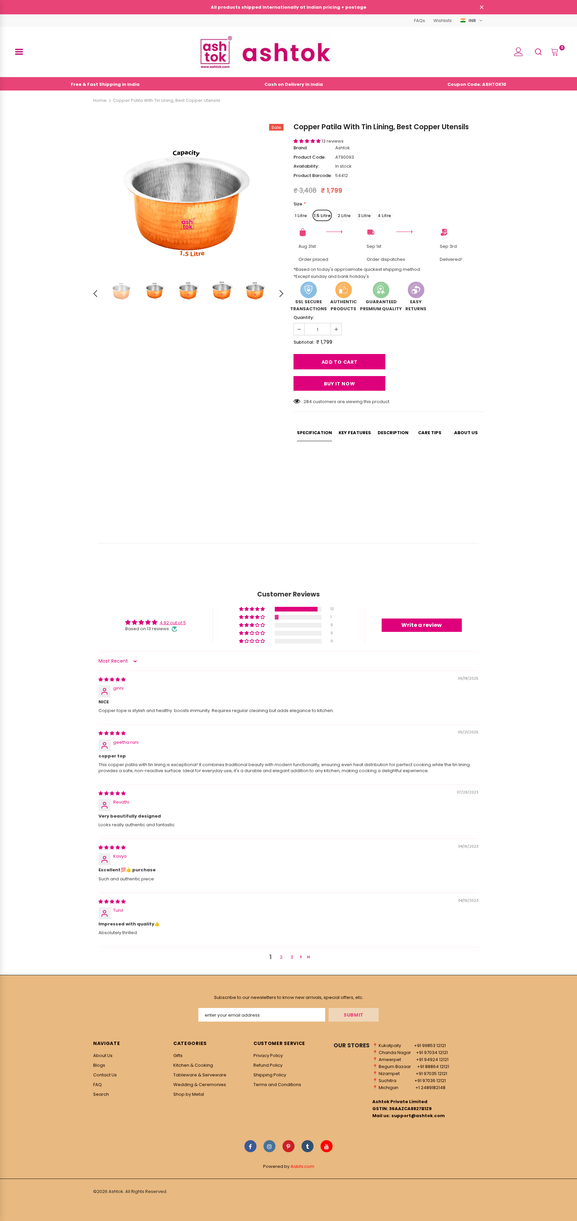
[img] (112, 679)
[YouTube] (327, 1146)
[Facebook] (250, 1146)
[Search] (538, 51)
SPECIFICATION (314, 432)
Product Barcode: (313, 175)
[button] (308, 141)
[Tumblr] (308, 1146)
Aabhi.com (302, 1166)
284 (308, 401)
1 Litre (301, 215)
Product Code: (310, 157)
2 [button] (281, 957)
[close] (481, 7)
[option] (188, 196)
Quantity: (304, 317)
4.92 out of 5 (173, 623)
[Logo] (264, 52)
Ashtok (342, 148)
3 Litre (364, 215)
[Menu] (19, 52)
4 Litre (384, 215)
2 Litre (344, 215)
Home (100, 100)
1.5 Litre (322, 215)
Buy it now (339, 383)
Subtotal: (304, 342)
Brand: (301, 148)
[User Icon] (518, 51)
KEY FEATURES (355, 432)
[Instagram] (269, 1146)
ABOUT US (466, 432)
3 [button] (292, 957)
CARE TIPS (429, 432)
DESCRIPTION (393, 432)
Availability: (306, 166)
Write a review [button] (421, 625)
